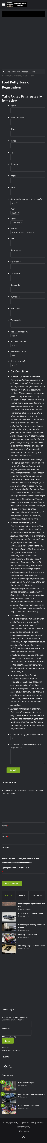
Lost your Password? (11, 1050)
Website (5, 848)
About (26, 1131)
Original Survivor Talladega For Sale (21, 72)
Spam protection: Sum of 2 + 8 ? (15, 868)
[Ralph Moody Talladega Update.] (9, 1098)
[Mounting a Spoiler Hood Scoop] (9, 949)
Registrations (15, 76)
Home (6, 76)
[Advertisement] (23, 44)
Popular (8, 895)
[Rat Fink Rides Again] (9, 1086)
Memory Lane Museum (27, 934)
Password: (6, 1028)
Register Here (28, 76)
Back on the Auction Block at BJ (31, 913)
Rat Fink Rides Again (26, 1083)
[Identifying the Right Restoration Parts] (9, 904)
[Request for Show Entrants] (9, 1109)
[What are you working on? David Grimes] (9, 927)
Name (5, 826)
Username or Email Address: (13, 1020)
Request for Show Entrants (29, 1106)
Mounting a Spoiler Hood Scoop (31, 946)
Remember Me (10, 1037)
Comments (37, 895)
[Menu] (3, 5)
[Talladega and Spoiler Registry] (17, 4)
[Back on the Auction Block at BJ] (9, 917)
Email (5, 837)
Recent (22, 895)
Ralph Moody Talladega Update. (31, 1094)
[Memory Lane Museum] (9, 938)
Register (6, 1048)
